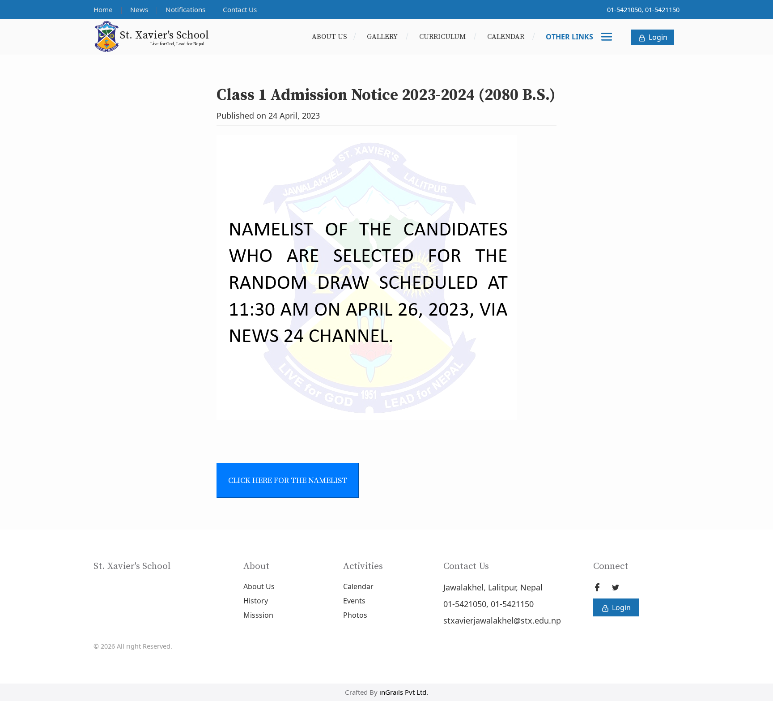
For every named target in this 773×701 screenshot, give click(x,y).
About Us (329, 36)
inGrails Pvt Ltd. (403, 692)
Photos (355, 615)
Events (354, 601)
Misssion (258, 615)
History (255, 601)
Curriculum (443, 36)
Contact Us (240, 9)
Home (104, 9)
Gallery (383, 36)
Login (657, 37)
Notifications (186, 9)
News (140, 9)
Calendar (506, 36)
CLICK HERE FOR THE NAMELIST (287, 480)
